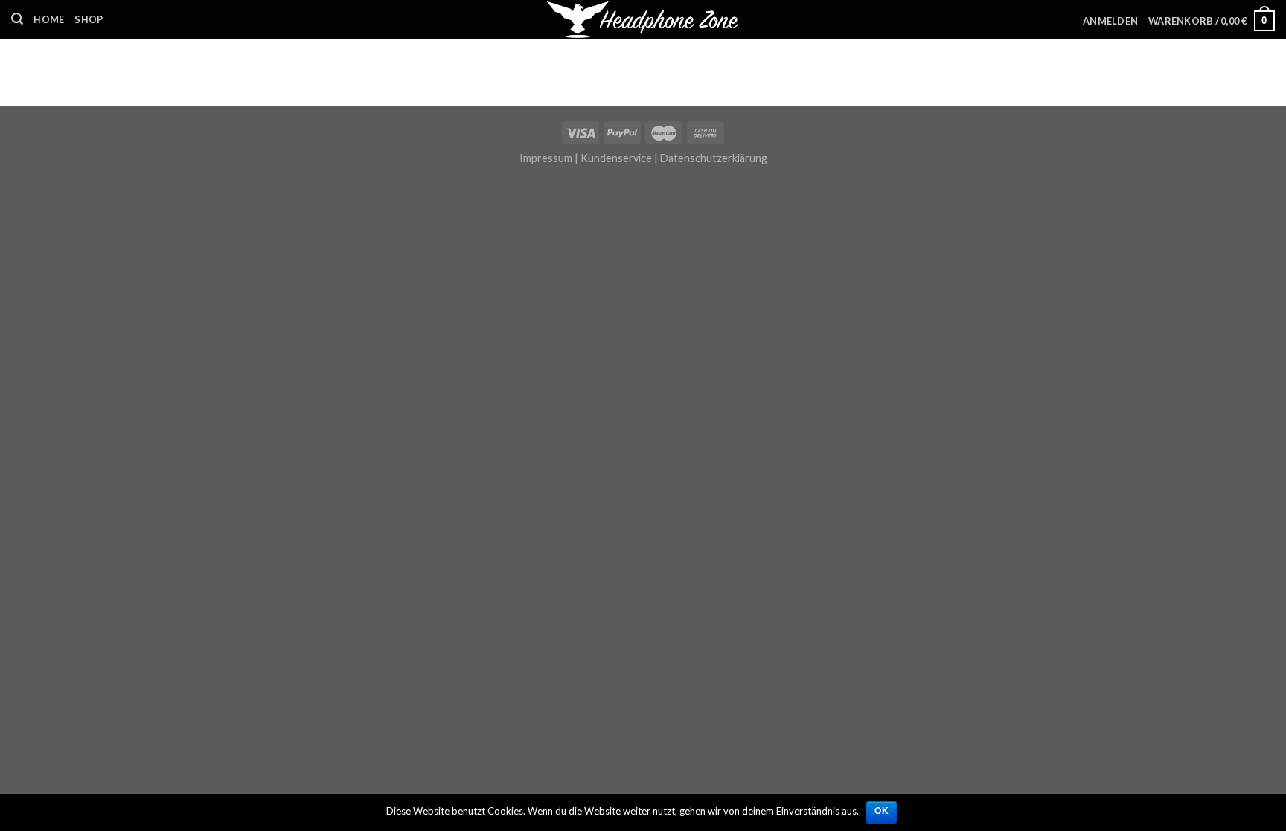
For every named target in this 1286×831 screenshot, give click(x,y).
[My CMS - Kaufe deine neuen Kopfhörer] (643, 19)
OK (881, 811)
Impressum (545, 158)
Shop (88, 19)
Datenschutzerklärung (713, 158)
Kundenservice (616, 158)
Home (48, 19)
